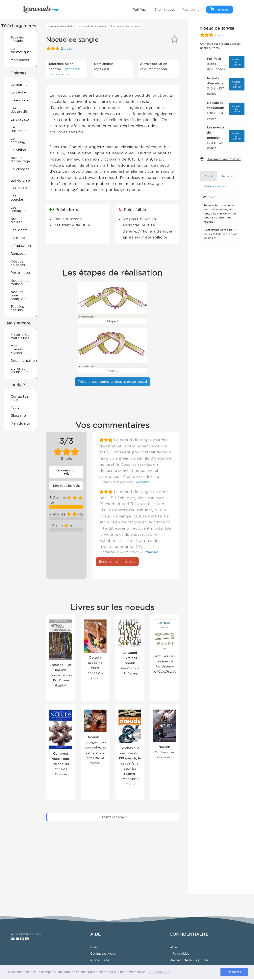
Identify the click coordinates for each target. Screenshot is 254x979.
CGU (173, 946)
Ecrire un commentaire (117, 561)
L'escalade (20, 100)
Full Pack (140, 9)
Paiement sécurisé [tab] (216, 186)
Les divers (19, 188)
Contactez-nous (20, 398)
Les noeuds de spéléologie (92, 26)
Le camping (18, 140)
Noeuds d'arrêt (17, 220)
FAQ (94, 946)
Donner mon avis (66, 471)
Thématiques (165, 9)
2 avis (66, 48)
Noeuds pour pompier (18, 295)
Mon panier (20, 60)
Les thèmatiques (21, 50)
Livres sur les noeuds (19, 370)
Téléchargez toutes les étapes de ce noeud (112, 381)
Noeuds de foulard (20, 282)
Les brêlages (18, 209)
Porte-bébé (20, 272)
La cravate (20, 119)
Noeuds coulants (18, 262)
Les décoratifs (19, 109)
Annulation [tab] (228, 176)
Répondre (142, 481)
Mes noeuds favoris (17, 349)
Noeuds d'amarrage (20, 159)
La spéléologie (20, 178)
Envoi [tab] (208, 176)
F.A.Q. (15, 408)
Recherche (190, 9)
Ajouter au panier (236, 62)
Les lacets (19, 230)
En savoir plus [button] (158, 972)
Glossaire (18, 415)
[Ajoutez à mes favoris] (174, 40)
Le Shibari (19, 150)
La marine (19, 84)
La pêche (18, 92)
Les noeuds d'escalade (60, 26)
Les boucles (17, 197)
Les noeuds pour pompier (125, 26)
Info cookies (179, 953)
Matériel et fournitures (20, 336)
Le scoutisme (19, 128)
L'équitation (21, 245)
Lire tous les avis (66, 485)
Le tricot (18, 237)
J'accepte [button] (234, 971)
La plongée (20, 169)
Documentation (22, 360)
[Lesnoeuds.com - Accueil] (41, 9)
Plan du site (20, 423)
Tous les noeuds (17, 38)
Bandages (19, 253)
